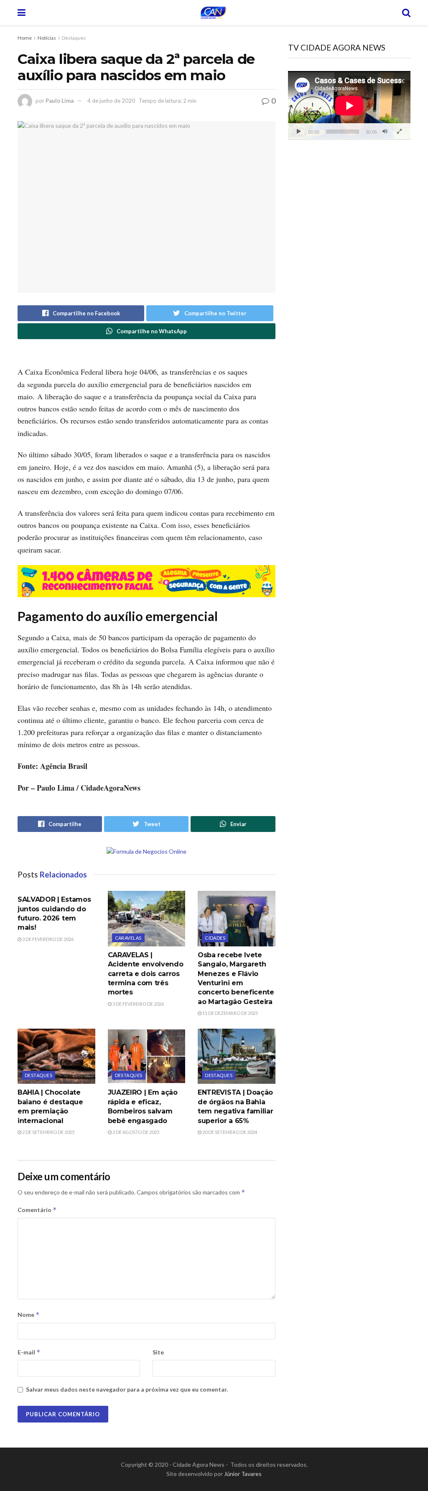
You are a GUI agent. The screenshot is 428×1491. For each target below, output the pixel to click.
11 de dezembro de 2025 (229, 1013)
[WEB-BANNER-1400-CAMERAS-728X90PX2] (146, 580)
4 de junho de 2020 (111, 100)
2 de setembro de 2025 (47, 1132)
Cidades (215, 938)
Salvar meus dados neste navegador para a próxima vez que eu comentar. (127, 1389)
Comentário (37, 1210)
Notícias (47, 38)
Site (158, 1352)
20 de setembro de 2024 (229, 1132)
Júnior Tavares (243, 1473)
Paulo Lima (60, 100)
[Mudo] (385, 131)
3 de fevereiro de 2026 (47, 939)
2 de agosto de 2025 (135, 1132)
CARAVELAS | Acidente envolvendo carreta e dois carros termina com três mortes (145, 974)
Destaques (74, 38)
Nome (29, 1315)
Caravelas (128, 938)
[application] (349, 105)
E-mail (29, 1352)
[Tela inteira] (399, 131)
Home (25, 38)
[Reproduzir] (299, 131)
